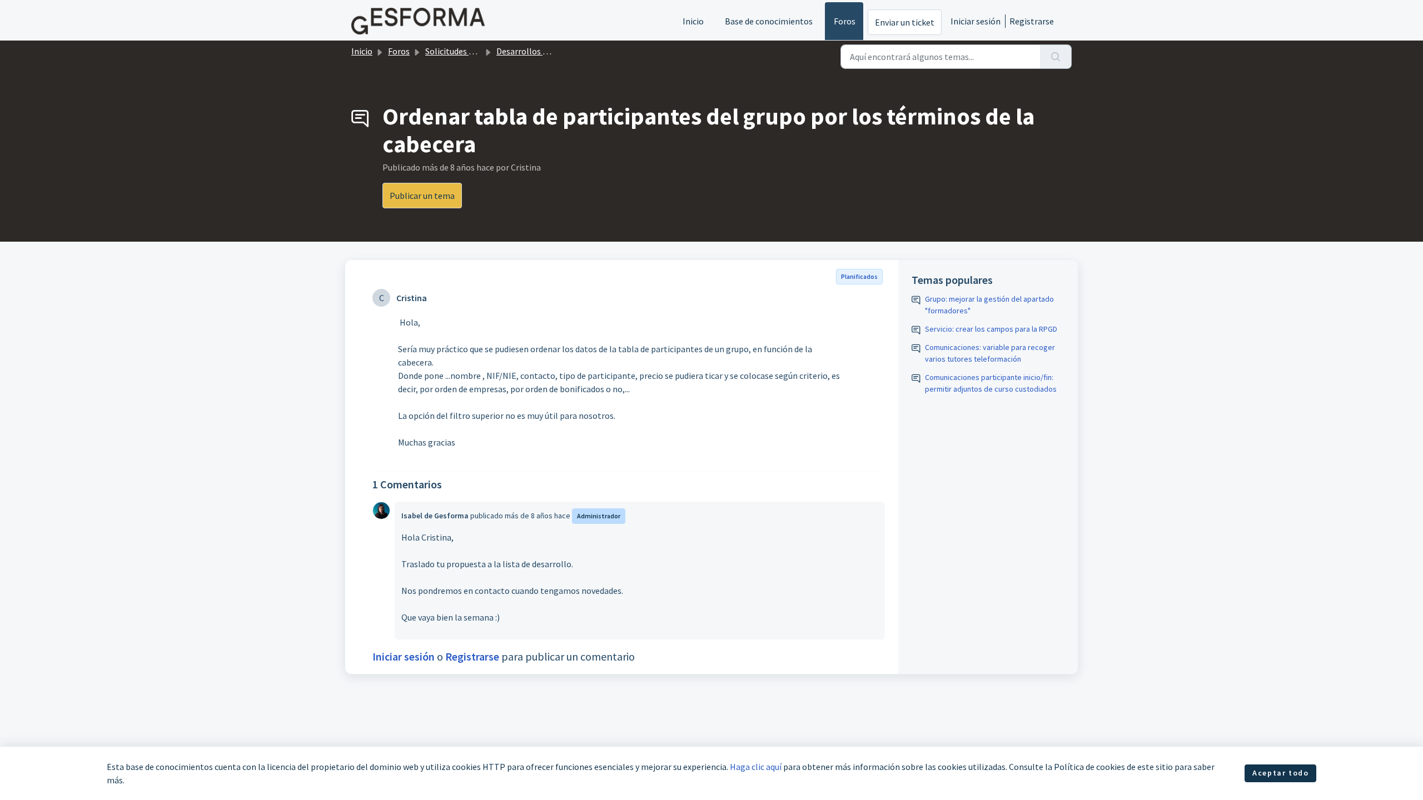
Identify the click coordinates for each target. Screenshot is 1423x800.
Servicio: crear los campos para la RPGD (991, 329)
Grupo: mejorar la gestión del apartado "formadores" (989, 305)
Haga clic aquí (756, 766)
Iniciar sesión (976, 21)
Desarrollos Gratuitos (537, 51)
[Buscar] (1056, 56)
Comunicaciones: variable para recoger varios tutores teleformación (990, 353)
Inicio (693, 21)
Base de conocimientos (769, 21)
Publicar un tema (422, 195)
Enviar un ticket (904, 22)
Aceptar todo (1280, 773)
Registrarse (1031, 21)
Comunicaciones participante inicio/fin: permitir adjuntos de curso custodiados (991, 383)
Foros (844, 21)
